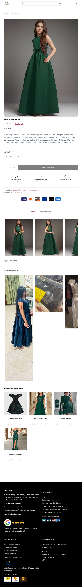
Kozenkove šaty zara (16, 418)
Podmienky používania (12, 550)
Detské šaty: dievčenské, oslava (25, 190)
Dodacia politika (48, 500)
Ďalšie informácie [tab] (45, 212)
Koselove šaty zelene (40, 418)
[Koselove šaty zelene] (40, 403)
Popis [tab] (33, 212)
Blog (43, 497)
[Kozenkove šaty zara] (15, 403)
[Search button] (60, 3)
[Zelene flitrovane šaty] (15, 439)
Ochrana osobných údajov (51, 503)
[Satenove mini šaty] (65, 403)
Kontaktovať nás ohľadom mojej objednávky (20, 510)
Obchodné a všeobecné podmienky (54, 509)
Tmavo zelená (16, 193)
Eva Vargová (19, 124)
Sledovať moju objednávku (13, 507)
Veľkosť (7, 152)
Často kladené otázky (12, 544)
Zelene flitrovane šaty (15, 454)
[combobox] (39, 3)
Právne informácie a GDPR (51, 513)
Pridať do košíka (48, 168)
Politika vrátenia (10, 554)
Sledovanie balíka (10, 547)
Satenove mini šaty (65, 418)
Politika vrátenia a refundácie (52, 506)
